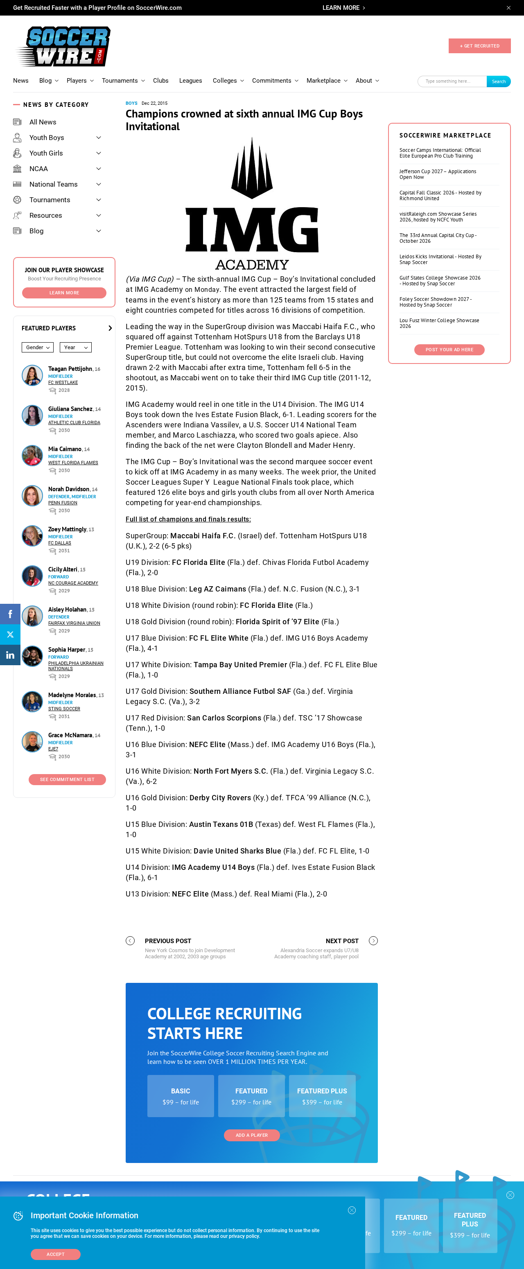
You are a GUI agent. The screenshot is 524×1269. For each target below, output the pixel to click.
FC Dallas (59, 543)
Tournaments (120, 80)
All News (42, 122)
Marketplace (324, 80)
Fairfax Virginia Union (74, 623)
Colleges (225, 80)
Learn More (64, 293)
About (364, 80)
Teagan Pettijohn (71, 369)
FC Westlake (63, 382)
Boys (132, 103)
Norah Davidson (69, 489)
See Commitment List (67, 779)
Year (69, 347)
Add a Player (252, 1135)
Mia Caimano (65, 449)
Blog (45, 80)
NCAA (38, 169)
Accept (56, 1254)
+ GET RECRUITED (480, 46)
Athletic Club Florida (74, 422)
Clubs (161, 80)
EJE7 (53, 749)
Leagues (190, 80)
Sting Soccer (64, 708)
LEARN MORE (341, 7)
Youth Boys (46, 137)
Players (77, 80)
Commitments (271, 80)
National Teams (53, 184)
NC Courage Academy (73, 583)
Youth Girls (46, 153)
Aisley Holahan (68, 609)
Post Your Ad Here (450, 349)
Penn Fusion (62, 503)
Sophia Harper (67, 649)
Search (499, 81)
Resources (45, 215)
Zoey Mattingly (68, 529)
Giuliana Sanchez (71, 409)
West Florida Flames (73, 462)
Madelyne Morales (72, 695)
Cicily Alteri (63, 569)
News (21, 80)
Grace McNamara (71, 735)
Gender (34, 347)
